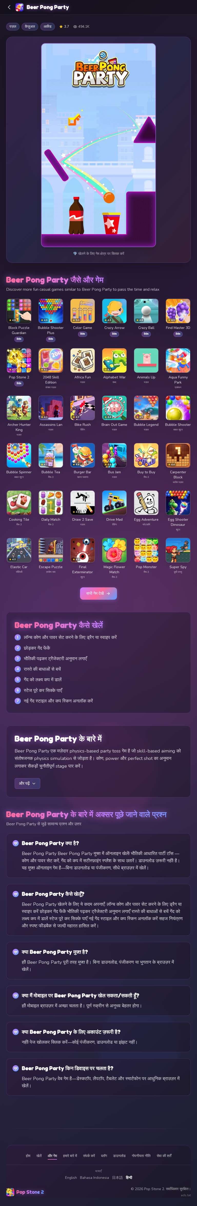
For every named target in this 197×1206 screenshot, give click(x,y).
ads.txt (186, 1195)
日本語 (117, 1177)
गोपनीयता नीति (141, 1155)
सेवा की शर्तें (164, 1155)
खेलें (39, 1155)
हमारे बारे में (70, 1155)
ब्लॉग (104, 1155)
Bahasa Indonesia (94, 1177)
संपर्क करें (89, 1155)
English (71, 1177)
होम (28, 1155)
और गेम (52, 1155)
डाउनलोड (119, 1155)
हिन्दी (129, 1177)
